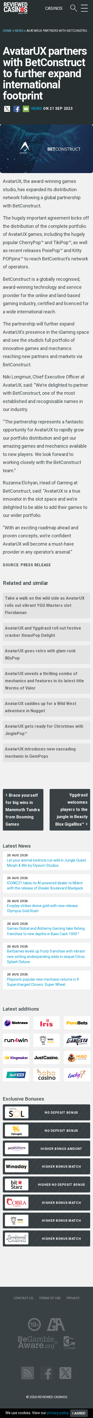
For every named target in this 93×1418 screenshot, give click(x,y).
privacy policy (57, 1413)
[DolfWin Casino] (16, 1074)
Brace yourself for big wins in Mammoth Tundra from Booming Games (22, 810)
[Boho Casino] (46, 1074)
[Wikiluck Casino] (46, 1039)
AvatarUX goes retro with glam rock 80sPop (40, 654)
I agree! (79, 1413)
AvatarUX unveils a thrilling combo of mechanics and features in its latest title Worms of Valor (44, 681)
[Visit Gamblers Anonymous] (56, 1324)
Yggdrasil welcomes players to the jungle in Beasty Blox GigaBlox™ (71, 810)
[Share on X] (7, 108)
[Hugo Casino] (77, 1057)
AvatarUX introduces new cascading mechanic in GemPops (40, 753)
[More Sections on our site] (84, 8)
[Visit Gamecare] (69, 1342)
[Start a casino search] (74, 8)
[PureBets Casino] (77, 1022)
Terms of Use (50, 1298)
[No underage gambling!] (34, 1324)
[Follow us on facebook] (46, 1373)
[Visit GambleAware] (38, 1342)
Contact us (23, 1298)
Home (7, 31)
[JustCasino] (46, 1057)
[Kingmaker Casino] (16, 1057)
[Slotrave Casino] (16, 1022)
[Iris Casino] (46, 1022)
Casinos (54, 8)
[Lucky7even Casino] (77, 1074)
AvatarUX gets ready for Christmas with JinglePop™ (44, 730)
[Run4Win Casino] (16, 1039)
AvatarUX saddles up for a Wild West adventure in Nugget (40, 707)
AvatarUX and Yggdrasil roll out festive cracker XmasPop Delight (43, 632)
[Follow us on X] (65, 1373)
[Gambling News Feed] (27, 1373)
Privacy (73, 1298)
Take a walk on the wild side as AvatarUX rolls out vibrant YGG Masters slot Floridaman (44, 605)
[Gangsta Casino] (77, 1039)
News (19, 31)
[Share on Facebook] (16, 108)
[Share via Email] (26, 108)
